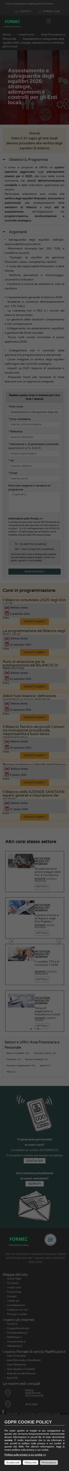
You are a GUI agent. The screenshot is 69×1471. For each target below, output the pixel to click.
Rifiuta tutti (30, 1462)
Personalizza (49, 1462)
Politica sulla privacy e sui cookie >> (25, 1454)
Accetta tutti (12, 1462)
